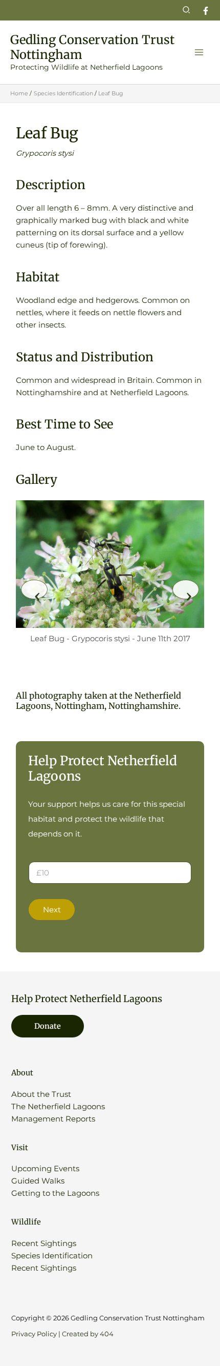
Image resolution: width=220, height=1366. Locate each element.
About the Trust (41, 1094)
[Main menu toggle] (199, 52)
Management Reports (53, 1119)
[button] (186, 10)
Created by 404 (88, 1334)
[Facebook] (206, 11)
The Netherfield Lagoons (58, 1106)
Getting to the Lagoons (55, 1193)
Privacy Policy (34, 1334)
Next (52, 909)
